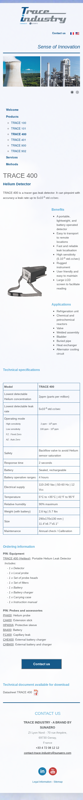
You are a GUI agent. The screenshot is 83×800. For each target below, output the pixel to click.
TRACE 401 (18, 140)
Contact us (58, 33)
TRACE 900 (18, 145)
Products (12, 116)
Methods (12, 164)
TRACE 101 (18, 128)
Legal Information (42, 781)
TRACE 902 (18, 151)
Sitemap (58, 781)
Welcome (12, 110)
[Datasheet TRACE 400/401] (36, 692)
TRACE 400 (18, 134)
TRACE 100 (18, 123)
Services (12, 157)
